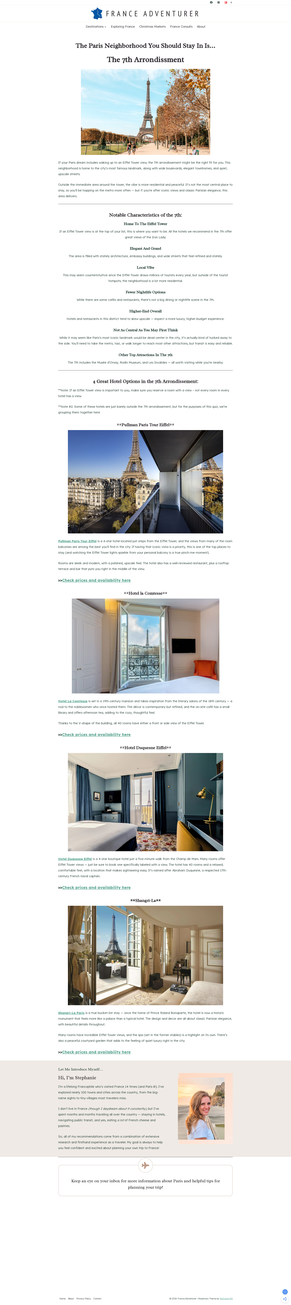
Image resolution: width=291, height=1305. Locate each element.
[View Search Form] (231, 2)
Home (62, 1298)
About (201, 26)
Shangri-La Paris (71, 1013)
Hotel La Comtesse (72, 701)
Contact (97, 1298)
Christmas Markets (152, 26)
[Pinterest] (218, 2)
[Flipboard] (225, 2)
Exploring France (123, 26)
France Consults (181, 26)
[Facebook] (211, 2)
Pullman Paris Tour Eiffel (77, 541)
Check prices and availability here (96, 580)
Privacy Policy (83, 1298)
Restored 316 (226, 1298)
